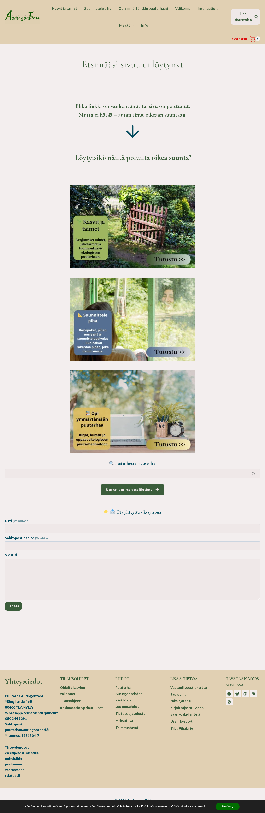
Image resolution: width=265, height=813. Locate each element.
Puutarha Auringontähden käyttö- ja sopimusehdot (128, 697)
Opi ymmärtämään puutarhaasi (143, 8)
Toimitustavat (127, 727)
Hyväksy (227, 806)
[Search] (253, 473)
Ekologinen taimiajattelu (180, 697)
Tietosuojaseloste (130, 713)
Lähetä (13, 606)
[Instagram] (245, 693)
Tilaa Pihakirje (181, 728)
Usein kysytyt (181, 721)
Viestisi (11, 555)
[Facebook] (229, 693)
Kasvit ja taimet (64, 8)
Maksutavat (125, 720)
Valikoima (182, 8)
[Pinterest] (229, 701)
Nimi (17, 520)
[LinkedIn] (253, 693)
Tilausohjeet (70, 701)
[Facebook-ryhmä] (237, 693)
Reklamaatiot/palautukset (77, 708)
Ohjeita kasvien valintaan (72, 690)
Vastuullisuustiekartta (187, 687)
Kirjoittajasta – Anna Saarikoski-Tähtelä (187, 711)
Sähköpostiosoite (28, 538)
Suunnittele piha (97, 8)
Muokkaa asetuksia (193, 806)
